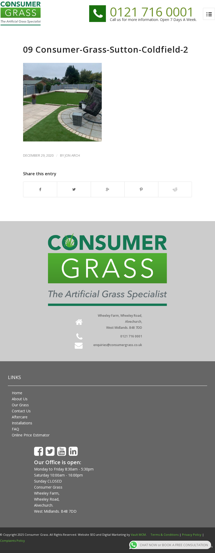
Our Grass (20, 404)
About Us (20, 398)
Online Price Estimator (31, 434)
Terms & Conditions (164, 534)
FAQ (15, 428)
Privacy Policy (191, 534)
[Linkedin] (211, 546)
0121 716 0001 (152, 11)
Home (17, 392)
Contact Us (21, 410)
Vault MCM (138, 534)
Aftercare (20, 416)
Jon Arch (72, 155)
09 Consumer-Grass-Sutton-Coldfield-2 (105, 49)
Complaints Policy (12, 541)
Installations (22, 422)
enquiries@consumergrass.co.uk (117, 345)
